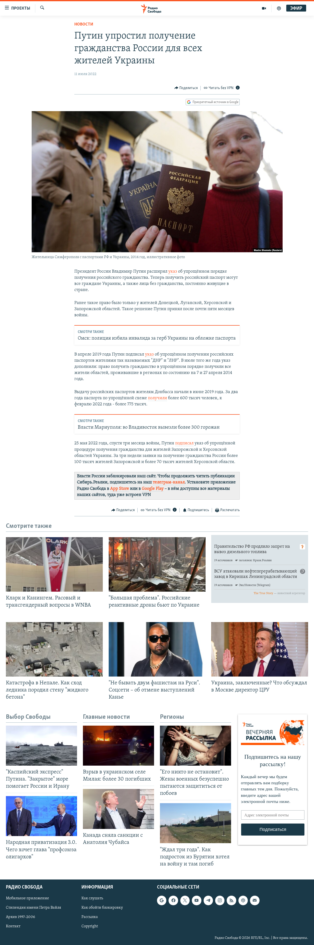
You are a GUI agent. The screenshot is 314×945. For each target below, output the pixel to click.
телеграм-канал (169, 482)
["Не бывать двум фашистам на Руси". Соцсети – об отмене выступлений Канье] (157, 649)
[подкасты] (279, 8)
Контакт (13, 926)
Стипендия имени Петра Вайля (33, 908)
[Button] (186, 88)
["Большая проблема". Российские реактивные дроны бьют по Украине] (157, 564)
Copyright (89, 926)
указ (172, 271)
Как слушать (92, 898)
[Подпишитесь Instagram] (219, 900)
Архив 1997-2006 (20, 917)
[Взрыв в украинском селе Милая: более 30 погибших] (118, 746)
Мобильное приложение (27, 898)
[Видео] (264, 8)
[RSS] (231, 900)
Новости (83, 24)
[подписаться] (254, 900)
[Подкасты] (243, 900)
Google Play (153, 489)
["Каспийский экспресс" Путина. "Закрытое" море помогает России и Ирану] (41, 746)
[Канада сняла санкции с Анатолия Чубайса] (118, 809)
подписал (184, 443)
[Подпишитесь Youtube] (196, 900)
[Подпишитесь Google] (161, 900)
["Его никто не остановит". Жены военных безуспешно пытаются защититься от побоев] (195, 746)
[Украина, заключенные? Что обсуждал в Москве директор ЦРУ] (259, 649)
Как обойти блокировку (102, 908)
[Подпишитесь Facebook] (173, 900)
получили (157, 398)
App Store (119, 489)
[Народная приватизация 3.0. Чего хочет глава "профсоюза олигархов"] (41, 816)
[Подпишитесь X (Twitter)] (185, 900)
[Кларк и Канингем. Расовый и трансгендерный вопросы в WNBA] (54, 564)
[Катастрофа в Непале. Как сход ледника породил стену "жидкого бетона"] (54, 649)
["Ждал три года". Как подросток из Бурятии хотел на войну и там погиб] (195, 823)
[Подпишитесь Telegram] (208, 900)
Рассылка (89, 917)
